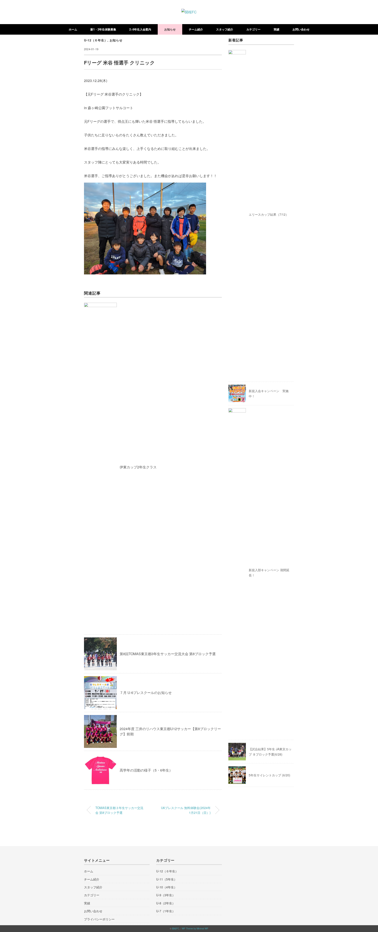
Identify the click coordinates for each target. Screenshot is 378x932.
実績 (276, 29)
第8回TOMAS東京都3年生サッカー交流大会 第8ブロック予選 (168, 653)
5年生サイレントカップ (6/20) (269, 775)
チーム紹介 (196, 29)
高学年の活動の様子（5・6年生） (146, 770)
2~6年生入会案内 (140, 29)
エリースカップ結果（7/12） (269, 214)
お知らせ (170, 29)
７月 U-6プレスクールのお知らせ (146, 692)
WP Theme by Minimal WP (195, 928)
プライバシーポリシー (99, 919)
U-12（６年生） (95, 40)
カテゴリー (253, 29)
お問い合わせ (301, 29)
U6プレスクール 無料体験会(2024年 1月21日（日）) (186, 810)
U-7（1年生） (165, 911)
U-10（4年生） (166, 887)
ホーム (73, 29)
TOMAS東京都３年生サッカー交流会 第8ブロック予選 (119, 810)
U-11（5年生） (166, 879)
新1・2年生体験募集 (103, 29)
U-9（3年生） (165, 895)
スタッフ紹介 (224, 29)
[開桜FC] (189, 11)
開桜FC (175, 928)
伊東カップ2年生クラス (138, 467)
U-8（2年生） (165, 903)
